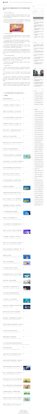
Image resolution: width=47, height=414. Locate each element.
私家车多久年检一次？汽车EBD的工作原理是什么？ (38, 34)
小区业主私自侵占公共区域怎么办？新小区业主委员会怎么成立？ (38, 85)
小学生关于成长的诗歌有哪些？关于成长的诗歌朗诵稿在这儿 (39, 113)
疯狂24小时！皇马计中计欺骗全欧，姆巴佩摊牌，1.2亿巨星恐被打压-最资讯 (39, 136)
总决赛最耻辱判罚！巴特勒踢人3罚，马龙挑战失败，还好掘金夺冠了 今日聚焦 (13, 123)
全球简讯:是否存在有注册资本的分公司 (39, 140)
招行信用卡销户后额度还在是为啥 (11, 87)
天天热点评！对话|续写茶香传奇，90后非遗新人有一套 (39, 191)
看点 (31, 2)
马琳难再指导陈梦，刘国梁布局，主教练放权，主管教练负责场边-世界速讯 (39, 197)
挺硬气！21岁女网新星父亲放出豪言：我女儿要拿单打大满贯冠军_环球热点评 (13, 372)
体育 (18, 2)
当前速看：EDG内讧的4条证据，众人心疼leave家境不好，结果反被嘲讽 (13, 111)
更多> (42, 42)
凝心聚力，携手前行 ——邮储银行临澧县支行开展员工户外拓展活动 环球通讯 (38, 45)
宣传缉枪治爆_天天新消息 (7, 255)
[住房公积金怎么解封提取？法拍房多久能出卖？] (38, 73)
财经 (29, 2)
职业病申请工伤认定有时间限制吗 (8, 186)
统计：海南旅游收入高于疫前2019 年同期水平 (10, 267)
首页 (10, 2)
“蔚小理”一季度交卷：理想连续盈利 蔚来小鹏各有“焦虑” (38, 23)
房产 (16, 2)
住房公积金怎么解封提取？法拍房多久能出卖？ (38, 77)
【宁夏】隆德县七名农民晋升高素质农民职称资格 (38, 60)
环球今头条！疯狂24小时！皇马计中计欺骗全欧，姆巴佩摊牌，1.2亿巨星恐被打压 (39, 132)
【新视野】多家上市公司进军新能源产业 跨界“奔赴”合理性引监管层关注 (39, 157)
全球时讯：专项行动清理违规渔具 (8, 261)
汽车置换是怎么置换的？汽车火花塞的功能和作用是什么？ (38, 29)
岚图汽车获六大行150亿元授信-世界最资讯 (10, 136)
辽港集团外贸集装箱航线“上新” (8, 98)
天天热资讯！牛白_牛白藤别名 (38, 174)
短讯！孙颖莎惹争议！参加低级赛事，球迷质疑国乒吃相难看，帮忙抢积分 (39, 155)
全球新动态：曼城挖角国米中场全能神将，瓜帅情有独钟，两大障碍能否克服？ (39, 134)
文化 (23, 2)
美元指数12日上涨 (37, 168)
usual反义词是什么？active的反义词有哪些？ (10, 299)
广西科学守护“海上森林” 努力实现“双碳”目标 (10, 330)
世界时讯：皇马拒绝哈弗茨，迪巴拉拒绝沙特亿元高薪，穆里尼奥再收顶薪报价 (39, 189)
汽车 (12, 2)
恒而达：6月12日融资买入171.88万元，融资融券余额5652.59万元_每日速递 (38, 52)
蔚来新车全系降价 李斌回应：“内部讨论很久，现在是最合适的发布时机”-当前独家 (38, 26)
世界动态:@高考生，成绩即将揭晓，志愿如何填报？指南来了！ (13, 305)
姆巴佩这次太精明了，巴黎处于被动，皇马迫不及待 (11, 173)
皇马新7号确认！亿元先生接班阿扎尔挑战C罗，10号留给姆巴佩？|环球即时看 (39, 193)
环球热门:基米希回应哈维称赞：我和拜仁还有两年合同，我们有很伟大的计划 (13, 167)
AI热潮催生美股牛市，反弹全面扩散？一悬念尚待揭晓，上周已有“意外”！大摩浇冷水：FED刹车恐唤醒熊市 (13, 205)
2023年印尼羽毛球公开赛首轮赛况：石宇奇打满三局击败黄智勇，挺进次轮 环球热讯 (13, 117)
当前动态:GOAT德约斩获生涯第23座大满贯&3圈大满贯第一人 (39, 149)
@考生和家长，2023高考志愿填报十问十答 (10, 217)
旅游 (22, 2)
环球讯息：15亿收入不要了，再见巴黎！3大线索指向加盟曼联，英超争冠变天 (13, 230)
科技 (27, 2)
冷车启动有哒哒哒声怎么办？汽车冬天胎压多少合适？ (38, 32)
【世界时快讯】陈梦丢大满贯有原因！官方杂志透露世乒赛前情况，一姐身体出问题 (39, 199)
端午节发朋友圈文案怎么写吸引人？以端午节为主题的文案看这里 (13, 274)
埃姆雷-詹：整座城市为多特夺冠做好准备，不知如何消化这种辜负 (13, 360)
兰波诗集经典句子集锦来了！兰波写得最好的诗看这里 (11, 391)
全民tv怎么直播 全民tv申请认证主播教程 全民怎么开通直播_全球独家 (39, 119)
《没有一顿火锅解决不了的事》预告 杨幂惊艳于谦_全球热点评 (38, 58)
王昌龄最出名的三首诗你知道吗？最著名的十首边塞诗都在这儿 (13, 397)
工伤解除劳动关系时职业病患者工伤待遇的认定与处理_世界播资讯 (13, 192)
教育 (25, 2)
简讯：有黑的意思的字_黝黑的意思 (39, 130)
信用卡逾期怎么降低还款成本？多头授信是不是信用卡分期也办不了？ (15, 93)
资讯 (14, 2)
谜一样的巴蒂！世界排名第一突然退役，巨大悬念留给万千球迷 (39, 138)
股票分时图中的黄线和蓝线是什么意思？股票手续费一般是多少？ (15, 92)
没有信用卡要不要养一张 (9, 88)
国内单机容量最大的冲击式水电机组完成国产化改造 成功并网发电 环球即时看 (39, 159)
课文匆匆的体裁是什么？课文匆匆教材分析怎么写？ (11, 286)
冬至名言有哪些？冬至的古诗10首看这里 (9, 280)
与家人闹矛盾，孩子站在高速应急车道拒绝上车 (10, 148)
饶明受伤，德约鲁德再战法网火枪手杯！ (39, 195)
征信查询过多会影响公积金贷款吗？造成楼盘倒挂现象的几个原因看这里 (38, 83)
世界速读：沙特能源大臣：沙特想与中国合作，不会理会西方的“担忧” (39, 170)
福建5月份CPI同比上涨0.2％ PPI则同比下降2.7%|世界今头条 (12, 142)
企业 (20, 2)
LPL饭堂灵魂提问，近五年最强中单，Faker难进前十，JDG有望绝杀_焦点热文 (13, 236)
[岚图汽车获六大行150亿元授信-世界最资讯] (38, 16)
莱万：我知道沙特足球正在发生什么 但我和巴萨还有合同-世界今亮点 (13, 180)
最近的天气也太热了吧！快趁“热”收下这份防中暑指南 (11, 311)
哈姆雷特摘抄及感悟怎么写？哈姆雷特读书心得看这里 (39, 115)
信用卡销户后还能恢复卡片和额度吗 (21, 87)
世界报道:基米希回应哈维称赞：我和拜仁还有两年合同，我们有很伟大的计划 (13, 366)
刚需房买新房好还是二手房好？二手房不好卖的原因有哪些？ (38, 80)
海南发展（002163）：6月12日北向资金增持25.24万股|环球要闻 (39, 172)
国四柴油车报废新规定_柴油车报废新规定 (9, 336)
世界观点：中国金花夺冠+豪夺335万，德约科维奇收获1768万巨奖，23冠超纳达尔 (39, 153)
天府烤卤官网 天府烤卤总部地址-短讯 (39, 176)
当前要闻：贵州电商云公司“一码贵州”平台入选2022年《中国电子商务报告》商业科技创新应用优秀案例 (13, 404)
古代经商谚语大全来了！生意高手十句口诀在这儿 (39, 111)
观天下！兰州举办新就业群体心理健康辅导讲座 (39, 117)
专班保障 (36, 178)
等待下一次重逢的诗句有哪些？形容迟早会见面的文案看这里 (12, 385)
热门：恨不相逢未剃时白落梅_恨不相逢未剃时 (10, 211)
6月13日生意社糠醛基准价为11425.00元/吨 (39, 128)
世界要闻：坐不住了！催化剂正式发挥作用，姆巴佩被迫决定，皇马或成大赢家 (13, 242)
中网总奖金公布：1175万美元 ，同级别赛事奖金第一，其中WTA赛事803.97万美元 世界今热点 (39, 151)
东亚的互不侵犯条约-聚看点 (7, 347)
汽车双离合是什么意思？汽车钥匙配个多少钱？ (38, 37)
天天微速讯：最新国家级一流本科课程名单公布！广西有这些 (12, 324)
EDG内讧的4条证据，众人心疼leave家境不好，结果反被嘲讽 (13, 161)
